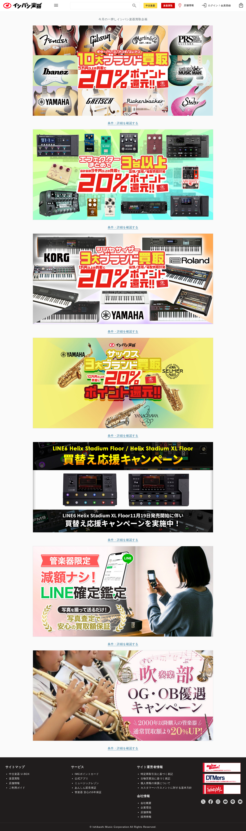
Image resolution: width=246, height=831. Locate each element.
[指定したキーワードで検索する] (134, 5)
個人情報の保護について (155, 783)
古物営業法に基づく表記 (155, 778)
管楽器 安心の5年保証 (88, 792)
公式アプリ (81, 778)
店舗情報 (189, 5)
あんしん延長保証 (85, 787)
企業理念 (146, 807)
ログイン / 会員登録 (219, 5)
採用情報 (146, 816)
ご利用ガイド (17, 787)
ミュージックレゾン (87, 783)
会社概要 (146, 803)
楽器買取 (14, 778)
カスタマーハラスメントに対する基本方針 (166, 787)
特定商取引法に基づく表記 (157, 773)
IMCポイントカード (87, 773)
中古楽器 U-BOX (19, 773)
